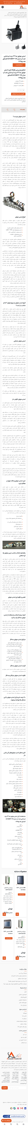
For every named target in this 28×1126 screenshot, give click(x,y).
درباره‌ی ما (24, 1018)
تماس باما (24, 1016)
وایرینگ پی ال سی (23, 973)
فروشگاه (25, 1013)
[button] (17, 914)
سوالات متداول (23, 1024)
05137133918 (5, 1082)
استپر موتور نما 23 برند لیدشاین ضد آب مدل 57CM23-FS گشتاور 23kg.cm (15, 16)
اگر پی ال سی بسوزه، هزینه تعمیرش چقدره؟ (17, 981)
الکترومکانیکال (24, 997)
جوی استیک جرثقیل (22, 978)
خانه (26, 12)
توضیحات (22, 109)
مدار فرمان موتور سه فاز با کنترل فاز (19, 976)
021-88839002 (9, 3)
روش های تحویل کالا (22, 1027)
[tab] (22, 110)
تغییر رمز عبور (24, 1037)
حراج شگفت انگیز (23, 1002)
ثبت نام (25, 1034)
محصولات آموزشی (23, 1000)
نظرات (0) (14, 109)
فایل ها (7, 109)
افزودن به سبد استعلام (18, 94)
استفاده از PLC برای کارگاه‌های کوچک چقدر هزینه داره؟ (15, 984)
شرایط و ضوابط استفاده (22, 1021)
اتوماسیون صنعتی (20, 12)
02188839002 (23, 1083)
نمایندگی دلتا (24, 1005)
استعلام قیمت (19, 65)
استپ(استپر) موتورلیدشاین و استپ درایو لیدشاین (14, 100)
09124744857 (19, 3)
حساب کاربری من (23, 1040)
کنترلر (25, 992)
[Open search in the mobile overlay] (17, 1124)
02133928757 (15, 1082)
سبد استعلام (24, 1043)
